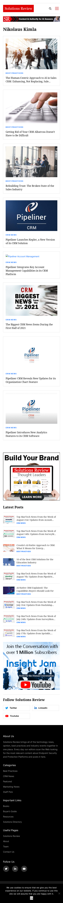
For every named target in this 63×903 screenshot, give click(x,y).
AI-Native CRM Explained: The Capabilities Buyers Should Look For (35, 589)
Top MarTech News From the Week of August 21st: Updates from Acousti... (36, 518)
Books (6, 806)
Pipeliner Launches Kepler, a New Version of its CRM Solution (30, 241)
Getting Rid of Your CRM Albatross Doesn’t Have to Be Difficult (30, 133)
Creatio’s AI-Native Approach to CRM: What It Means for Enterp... (36, 547)
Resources (8, 816)
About (6, 841)
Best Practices (14, 73)
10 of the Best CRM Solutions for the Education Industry (35, 561)
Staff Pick (8, 791)
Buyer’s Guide (10, 811)
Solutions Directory (12, 821)
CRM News (11, 235)
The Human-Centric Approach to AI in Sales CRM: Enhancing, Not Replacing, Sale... (31, 79)
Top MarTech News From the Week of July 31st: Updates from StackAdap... (36, 603)
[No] (59, 893)
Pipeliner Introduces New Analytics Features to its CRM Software (26, 434)
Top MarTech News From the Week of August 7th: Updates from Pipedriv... (36, 575)
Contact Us (8, 851)
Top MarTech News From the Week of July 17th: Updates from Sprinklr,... (36, 632)
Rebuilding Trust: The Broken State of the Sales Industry (30, 187)
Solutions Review (11, 836)
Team (6, 846)
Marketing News (11, 786)
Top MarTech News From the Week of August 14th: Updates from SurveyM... (36, 533)
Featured (7, 781)
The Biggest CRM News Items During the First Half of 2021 (29, 326)
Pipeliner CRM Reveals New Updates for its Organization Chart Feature (31, 380)
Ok (31, 898)
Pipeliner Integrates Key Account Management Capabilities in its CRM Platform (27, 270)
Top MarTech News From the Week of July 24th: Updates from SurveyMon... (36, 618)
